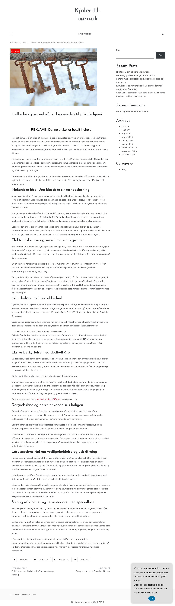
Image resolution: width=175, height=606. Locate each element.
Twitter (44, 560)
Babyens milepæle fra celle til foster (93, 571)
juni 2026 (126, 130)
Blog (124, 169)
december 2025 (129, 147)
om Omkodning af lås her (49, 399)
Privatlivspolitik (84, 33)
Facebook (24, 560)
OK (152, 598)
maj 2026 (126, 133)
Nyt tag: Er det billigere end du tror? (133, 72)
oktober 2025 (128, 154)
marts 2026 (127, 137)
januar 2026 (127, 144)
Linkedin (84, 560)
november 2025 (129, 151)
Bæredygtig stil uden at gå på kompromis (135, 75)
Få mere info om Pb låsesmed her (33, 331)
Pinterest (64, 560)
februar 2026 (128, 140)
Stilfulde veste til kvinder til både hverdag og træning (33, 573)
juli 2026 (125, 126)
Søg (118, 50)
